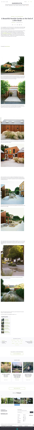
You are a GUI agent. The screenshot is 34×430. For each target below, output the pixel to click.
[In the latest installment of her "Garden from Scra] (17, 401)
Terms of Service (19, 418)
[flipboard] (1, 1)
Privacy (18, 419)
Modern (21, 341)
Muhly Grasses (13, 16)
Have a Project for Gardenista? (19, 422)
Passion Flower (20, 343)
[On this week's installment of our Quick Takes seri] (23, 401)
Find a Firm (17, 5)
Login (31, 1)
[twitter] (6, 1)
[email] (7, 1)
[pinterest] (2, 1)
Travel (14, 5)
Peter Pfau (4, 32)
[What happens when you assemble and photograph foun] (11, 401)
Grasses (19, 341)
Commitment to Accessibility (19, 420)
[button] (25, 1)
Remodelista (27, 5)
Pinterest (25, 416)
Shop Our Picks (20, 5)
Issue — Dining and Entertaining (19, 16)
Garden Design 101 (11, 5)
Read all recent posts (17, 388)
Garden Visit (16, 341)
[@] (3, 396)
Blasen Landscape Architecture (6, 33)
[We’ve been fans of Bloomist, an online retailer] (4, 401)
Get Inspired (6, 5)
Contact (18, 417)
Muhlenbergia (13, 343)
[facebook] (5, 1)
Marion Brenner (7, 46)
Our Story (24, 5)
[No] (33, 428)
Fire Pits (12, 341)
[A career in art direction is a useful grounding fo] (30, 401)
